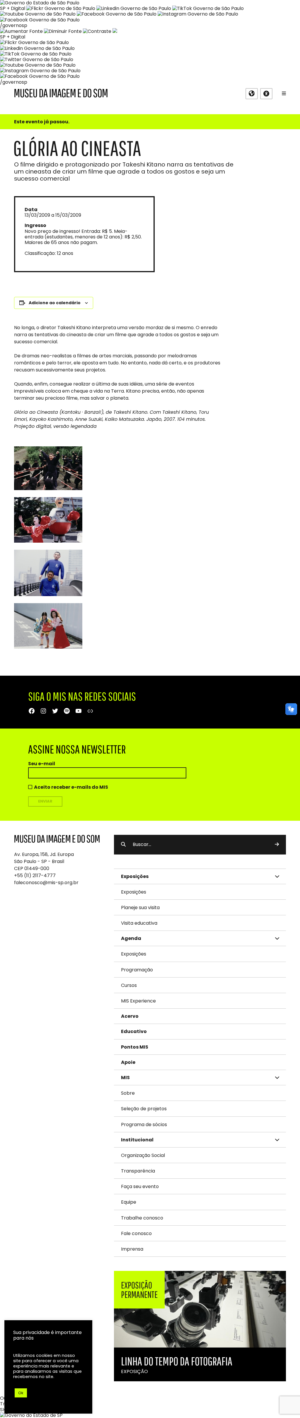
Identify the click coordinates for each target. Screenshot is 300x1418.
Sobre (128, 1093)
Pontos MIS (134, 1047)
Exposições (133, 892)
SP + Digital (12, 8)
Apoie (128, 1062)
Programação (137, 970)
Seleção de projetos (144, 1108)
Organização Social (143, 1155)
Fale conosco (136, 1233)
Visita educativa (139, 923)
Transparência (138, 1171)
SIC (3, 1409)
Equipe (128, 1202)
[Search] (276, 845)
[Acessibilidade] (266, 93)
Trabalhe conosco (142, 1218)
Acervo (130, 1016)
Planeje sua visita (140, 907)
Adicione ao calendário (55, 303)
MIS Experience (138, 1001)
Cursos (129, 985)
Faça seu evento (140, 1186)
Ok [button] (20, 1393)
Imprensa (132, 1249)
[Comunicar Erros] (114, 31)
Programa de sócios (144, 1124)
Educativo (134, 1031)
